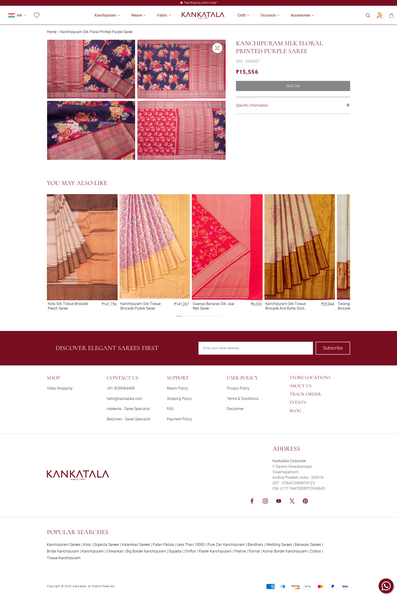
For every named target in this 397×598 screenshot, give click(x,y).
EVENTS (297, 402)
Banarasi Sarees (308, 544)
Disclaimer (235, 409)
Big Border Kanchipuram (146, 551)
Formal (254, 551)
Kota (87, 544)
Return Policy (177, 388)
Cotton (315, 551)
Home (52, 32)
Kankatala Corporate (289, 461)
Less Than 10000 (191, 544)
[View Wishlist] (36, 15)
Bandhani (255, 544)
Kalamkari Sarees (136, 544)
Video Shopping (59, 388)
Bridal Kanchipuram (63, 551)
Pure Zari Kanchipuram (226, 544)
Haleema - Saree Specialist (128, 409)
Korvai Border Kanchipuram (285, 551)
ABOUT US (300, 386)
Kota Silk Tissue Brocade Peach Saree (68, 306)
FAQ (170, 409)
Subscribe (333, 348)
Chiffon (190, 551)
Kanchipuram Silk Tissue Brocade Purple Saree (140, 306)
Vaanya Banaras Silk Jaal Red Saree (213, 306)
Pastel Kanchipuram (215, 551)
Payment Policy (179, 419)
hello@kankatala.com (124, 398)
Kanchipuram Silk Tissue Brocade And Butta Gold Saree (285, 306)
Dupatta (175, 551)
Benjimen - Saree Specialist (128, 419)
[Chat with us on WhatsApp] (386, 585)
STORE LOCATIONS (310, 377)
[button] (105, 15)
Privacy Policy (238, 388)
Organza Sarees (106, 544)
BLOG (295, 410)
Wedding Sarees (279, 544)
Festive (240, 551)
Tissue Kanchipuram (63, 558)
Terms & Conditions (242, 398)
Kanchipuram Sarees (63, 544)
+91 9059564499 (121, 388)
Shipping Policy (179, 398)
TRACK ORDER (305, 394)
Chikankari (115, 551)
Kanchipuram (93, 551)
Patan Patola (163, 544)
